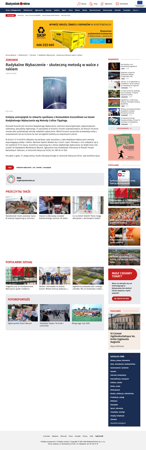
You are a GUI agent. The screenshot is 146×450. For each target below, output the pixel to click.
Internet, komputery (118, 375)
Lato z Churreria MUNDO (33, 15)
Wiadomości (28, 10)
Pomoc (85, 436)
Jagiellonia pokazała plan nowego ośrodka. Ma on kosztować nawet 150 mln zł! (87, 287)
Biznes (77, 10)
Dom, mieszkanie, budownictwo (122, 364)
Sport (64, 10)
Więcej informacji (117, 346)
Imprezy (83, 4)
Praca (71, 10)
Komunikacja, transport (119, 379)
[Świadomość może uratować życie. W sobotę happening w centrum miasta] (21, 205)
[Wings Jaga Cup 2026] (87, 312)
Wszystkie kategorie (118, 423)
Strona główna (11, 55)
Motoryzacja (107, 10)
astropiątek (47, 167)
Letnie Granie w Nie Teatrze (50, 15)
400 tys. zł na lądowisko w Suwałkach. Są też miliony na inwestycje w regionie (130, 84)
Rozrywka (114, 405)
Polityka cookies (63, 442)
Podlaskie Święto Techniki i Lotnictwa (52, 324)
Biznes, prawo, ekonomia (120, 360)
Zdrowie (118, 10)
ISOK (91, 436)
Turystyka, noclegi (117, 412)
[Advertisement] (55, 240)
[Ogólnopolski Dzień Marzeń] (23, 312)
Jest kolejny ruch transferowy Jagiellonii (129, 65)
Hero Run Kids (65, 15)
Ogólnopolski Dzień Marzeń (20, 323)
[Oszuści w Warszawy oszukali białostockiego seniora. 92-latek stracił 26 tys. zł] (54, 205)
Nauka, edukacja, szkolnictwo (122, 394)
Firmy (95, 4)
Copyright (73, 442)
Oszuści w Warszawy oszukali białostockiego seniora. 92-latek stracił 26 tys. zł (53, 217)
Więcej (135, 10)
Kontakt (77, 436)
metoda (39, 167)
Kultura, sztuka (116, 382)
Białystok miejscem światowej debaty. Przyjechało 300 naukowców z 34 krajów (129, 74)
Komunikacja (124, 4)
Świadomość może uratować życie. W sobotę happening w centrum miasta (21, 217)
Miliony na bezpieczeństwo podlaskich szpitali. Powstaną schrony (130, 111)
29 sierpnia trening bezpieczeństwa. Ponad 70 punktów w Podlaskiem (130, 120)
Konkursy (21, 15)
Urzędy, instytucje (117, 416)
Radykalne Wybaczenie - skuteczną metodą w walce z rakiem (60, 55)
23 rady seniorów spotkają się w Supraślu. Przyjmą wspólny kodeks (130, 93)
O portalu (46, 436)
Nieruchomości (95, 10)
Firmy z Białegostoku (13, 10)
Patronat (63, 436)
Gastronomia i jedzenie (119, 368)
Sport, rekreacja (116, 408)
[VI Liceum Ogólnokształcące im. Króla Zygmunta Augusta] (124, 322)
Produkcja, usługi (117, 397)
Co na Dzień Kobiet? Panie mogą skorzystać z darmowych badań (87, 217)
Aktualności (125, 87)
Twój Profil (99, 436)
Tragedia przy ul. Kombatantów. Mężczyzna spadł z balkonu (19, 287)
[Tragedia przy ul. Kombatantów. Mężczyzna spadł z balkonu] (21, 276)
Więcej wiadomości (123, 128)
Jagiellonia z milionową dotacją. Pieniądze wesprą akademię (130, 102)
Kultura (56, 10)
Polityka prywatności (48, 442)
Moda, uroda (115, 386)
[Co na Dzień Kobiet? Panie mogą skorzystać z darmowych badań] (88, 205)
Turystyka (126, 10)
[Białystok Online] (18, 3)
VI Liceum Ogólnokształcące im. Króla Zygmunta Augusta (122, 337)
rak (34, 167)
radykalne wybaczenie (23, 167)
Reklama (113, 401)
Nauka (84, 10)
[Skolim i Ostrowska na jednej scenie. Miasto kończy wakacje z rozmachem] (54, 276)
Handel (113, 371)
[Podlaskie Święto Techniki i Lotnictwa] (55, 312)
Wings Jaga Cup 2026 (81, 323)
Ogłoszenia (108, 4)
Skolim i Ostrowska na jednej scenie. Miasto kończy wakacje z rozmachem (53, 287)
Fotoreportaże (19, 299)
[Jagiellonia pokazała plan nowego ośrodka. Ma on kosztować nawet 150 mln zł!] (88, 276)
